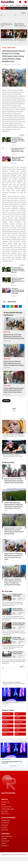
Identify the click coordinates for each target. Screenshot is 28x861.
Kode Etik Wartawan (6, 806)
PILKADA (17, 729)
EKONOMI (17, 717)
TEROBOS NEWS (5, 820)
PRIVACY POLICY (5, 813)
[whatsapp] (12, 306)
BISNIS (16, 713)
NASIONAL (17, 726)
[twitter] (8, 306)
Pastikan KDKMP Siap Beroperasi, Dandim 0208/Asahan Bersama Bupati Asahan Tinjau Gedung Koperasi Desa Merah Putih (14, 390)
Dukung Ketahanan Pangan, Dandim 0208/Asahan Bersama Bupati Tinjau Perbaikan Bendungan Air (19, 652)
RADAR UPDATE (5, 841)
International (4, 5)
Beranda (4, 47)
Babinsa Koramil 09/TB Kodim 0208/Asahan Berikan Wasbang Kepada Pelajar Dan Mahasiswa (13, 480)
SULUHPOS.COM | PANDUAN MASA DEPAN (18, 854)
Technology (25, 5)
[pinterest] (16, 306)
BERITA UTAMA (11, 47)
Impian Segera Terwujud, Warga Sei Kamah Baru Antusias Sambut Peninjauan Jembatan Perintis (19, 638)
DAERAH (5, 717)
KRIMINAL (5, 726)
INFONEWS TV (5, 845)
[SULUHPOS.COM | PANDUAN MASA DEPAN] (7, 3)
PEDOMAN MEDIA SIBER (7, 809)
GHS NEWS (4, 827)
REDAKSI (3, 804)
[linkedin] (20, 306)
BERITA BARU (4, 825)
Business (12, 5)
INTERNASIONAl (19, 721)
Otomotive (17, 5)
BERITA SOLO (4, 829)
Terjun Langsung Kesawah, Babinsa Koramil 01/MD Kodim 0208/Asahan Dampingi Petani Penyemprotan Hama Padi (13, 505)
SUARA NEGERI (5, 822)
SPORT (17, 734)
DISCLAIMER (4, 811)
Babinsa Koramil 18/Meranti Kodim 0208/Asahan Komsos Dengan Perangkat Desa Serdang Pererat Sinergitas (13, 363)
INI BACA (3, 843)
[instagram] (9, 796)
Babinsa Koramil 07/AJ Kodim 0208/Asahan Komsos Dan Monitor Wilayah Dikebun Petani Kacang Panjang (14, 530)
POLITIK (5, 734)
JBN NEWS (4, 838)
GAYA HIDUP (6, 721)
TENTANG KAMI (5, 802)
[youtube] (11, 796)
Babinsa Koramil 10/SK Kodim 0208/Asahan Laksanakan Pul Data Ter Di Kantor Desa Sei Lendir (14, 336)
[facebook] (3, 306)
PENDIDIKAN (6, 729)
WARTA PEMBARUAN (6, 836)
